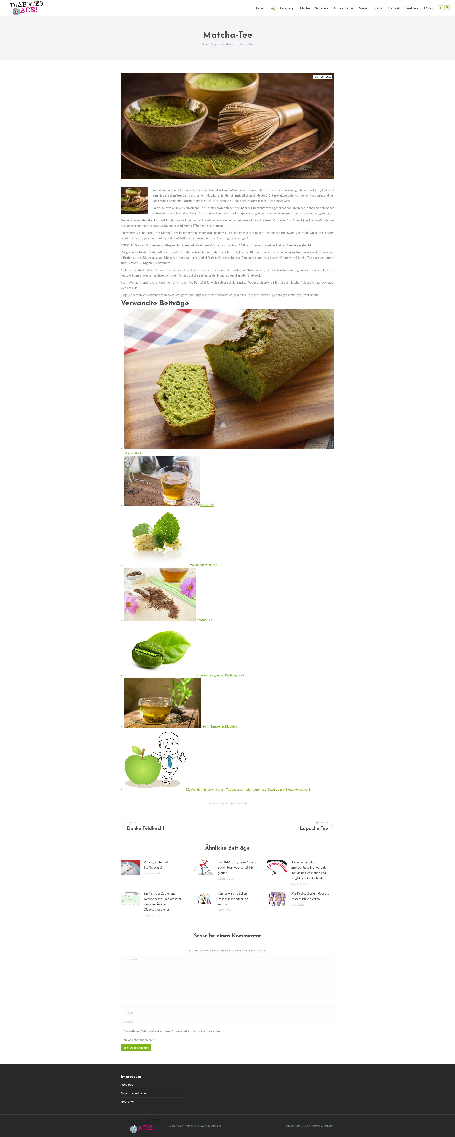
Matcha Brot (132, 453)
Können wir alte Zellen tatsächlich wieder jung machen (232, 899)
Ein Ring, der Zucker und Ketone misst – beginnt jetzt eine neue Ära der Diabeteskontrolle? (162, 901)
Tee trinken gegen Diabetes (219, 726)
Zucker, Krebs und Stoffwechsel (156, 864)
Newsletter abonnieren (138, 1040)
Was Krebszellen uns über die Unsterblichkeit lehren (310, 896)
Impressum (127, 1084)
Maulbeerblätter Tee (203, 565)
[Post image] (130, 867)
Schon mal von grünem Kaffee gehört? (220, 675)
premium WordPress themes (206, 1125)
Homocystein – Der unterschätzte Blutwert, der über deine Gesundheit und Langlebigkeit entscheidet (309, 870)
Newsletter (127, 1101)
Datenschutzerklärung (134, 1093)
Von (218, 803)
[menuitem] (259, 8)
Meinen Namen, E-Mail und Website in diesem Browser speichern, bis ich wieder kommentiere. (172, 1031)
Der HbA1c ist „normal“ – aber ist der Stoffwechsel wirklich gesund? (237, 867)
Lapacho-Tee (204, 620)
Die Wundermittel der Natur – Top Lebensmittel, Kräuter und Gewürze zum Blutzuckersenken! (248, 789)
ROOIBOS (207, 505)
